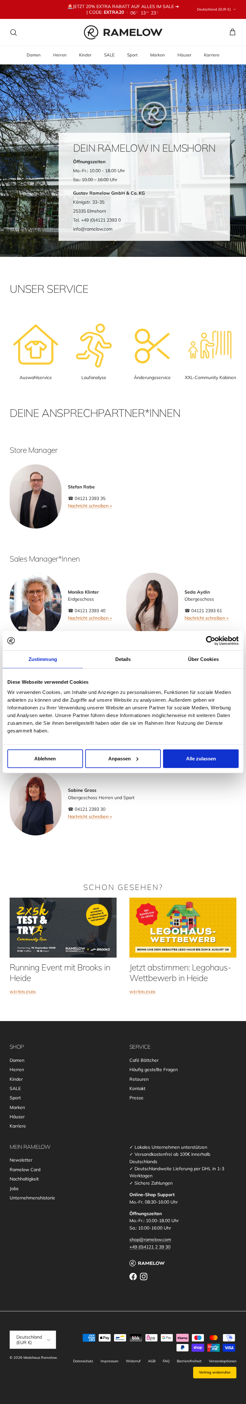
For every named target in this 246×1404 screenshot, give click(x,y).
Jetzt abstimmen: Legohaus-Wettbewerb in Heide (180, 972)
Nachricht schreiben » (90, 506)
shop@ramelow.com (150, 1239)
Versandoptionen (222, 1361)
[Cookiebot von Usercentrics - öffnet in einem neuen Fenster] (211, 641)
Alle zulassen (201, 758)
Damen (34, 54)
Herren (60, 54)
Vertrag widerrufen (215, 1372)
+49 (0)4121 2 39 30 (149, 1247)
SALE (109, 54)
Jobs (14, 1188)
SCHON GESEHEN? (123, 887)
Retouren (139, 1079)
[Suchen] (13, 32)
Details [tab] (123, 659)
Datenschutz (83, 1361)
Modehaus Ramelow (40, 1357)
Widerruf (133, 1361)
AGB (151, 1361)
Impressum (110, 1361)
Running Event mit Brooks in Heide (60, 972)
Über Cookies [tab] (203, 659)
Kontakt (137, 1088)
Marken (157, 54)
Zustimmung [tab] (43, 659)
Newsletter (21, 1160)
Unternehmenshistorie (32, 1198)
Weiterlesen (23, 992)
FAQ (166, 1361)
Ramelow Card (25, 1169)
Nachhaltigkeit (24, 1179)
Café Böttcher (144, 1060)
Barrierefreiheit (189, 1361)
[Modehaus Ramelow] (123, 32)
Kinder (85, 54)
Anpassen (119, 758)
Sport (132, 54)
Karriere (211, 54)
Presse (136, 1098)
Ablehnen (45, 758)
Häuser (184, 54)
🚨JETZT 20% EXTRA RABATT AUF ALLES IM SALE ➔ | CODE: (123, 9)
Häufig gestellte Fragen (153, 1069)
